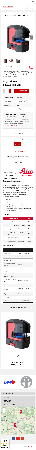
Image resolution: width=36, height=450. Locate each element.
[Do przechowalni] (32, 91)
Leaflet (27, 434)
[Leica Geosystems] (30, 67)
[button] (18, 393)
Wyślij (17, 144)
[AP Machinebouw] (26, 382)
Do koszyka (23, 91)
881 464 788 (14, 126)
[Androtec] (9, 382)
